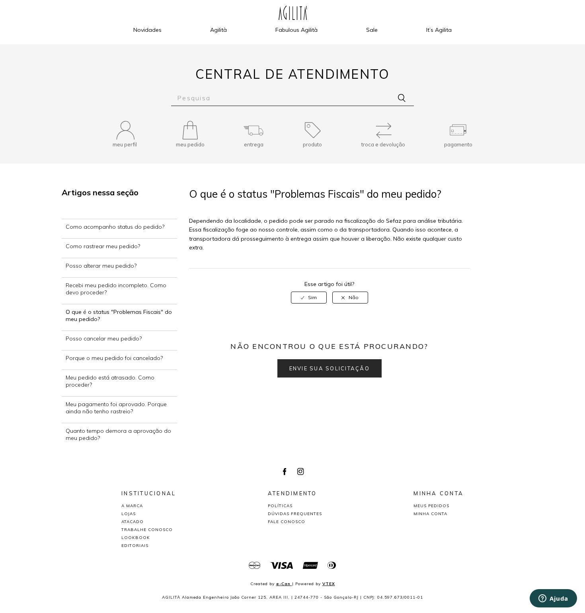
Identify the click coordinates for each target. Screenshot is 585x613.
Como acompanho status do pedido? (115, 226)
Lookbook (135, 537)
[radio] (309, 298)
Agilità (218, 29)
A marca (132, 505)
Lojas (128, 513)
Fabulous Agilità (296, 29)
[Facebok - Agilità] (285, 472)
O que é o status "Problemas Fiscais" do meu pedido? (119, 315)
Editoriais (134, 545)
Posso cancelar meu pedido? (104, 338)
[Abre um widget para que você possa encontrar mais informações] (553, 599)
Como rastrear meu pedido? (103, 246)
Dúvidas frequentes (295, 513)
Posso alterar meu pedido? (101, 265)
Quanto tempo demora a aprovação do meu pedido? (118, 434)
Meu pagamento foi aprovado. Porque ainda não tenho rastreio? (116, 408)
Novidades (147, 29)
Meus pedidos (431, 505)
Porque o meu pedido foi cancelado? (114, 358)
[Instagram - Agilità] (300, 472)
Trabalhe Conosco (147, 529)
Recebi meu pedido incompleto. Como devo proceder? (116, 289)
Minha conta (430, 513)
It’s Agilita (439, 29)
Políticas (280, 505)
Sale (372, 29)
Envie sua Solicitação (329, 368)
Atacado (132, 521)
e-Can (284, 583)
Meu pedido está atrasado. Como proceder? (110, 381)
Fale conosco (286, 521)
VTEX (328, 583)
